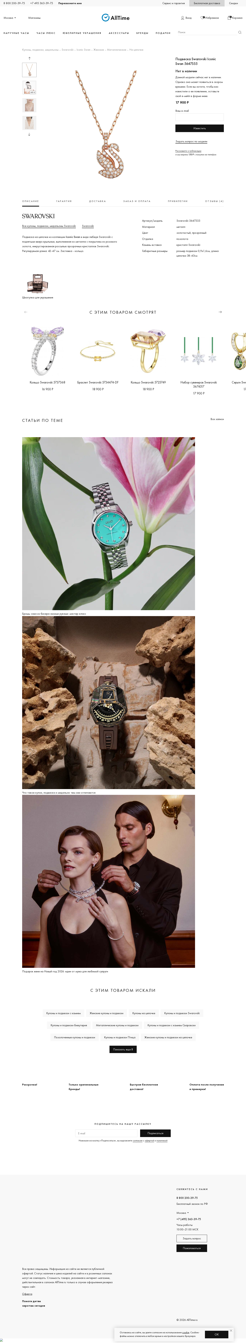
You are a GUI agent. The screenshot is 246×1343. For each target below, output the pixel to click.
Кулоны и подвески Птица (119, 1037)
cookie (185, 1332)
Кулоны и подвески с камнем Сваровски (171, 1025)
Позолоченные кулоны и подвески (74, 1037)
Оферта (27, 1294)
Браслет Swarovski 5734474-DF (97, 382)
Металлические (116, 50)
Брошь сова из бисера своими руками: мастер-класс (54, 614)
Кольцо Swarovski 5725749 (148, 382)
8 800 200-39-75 (14, 3)
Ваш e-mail (182, 111)
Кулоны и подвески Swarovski (182, 1013)
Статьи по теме (42, 420)
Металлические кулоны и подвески (117, 1025)
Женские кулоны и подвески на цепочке (168, 1037)
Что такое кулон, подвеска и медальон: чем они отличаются (58, 792)
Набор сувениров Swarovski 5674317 (198, 384)
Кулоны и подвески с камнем (63, 1013)
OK (217, 1334)
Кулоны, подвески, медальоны (40, 50)
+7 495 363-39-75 (41, 3)
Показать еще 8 (123, 1049)
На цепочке (136, 50)
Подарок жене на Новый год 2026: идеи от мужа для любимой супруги (65, 971)
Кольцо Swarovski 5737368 (47, 382)
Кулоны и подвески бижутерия (69, 1025)
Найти (239, 32)
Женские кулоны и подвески (106, 1013)
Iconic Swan (83, 50)
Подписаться (155, 1133)
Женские (98, 50)
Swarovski (67, 50)
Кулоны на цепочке (143, 1013)
